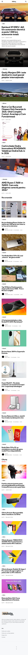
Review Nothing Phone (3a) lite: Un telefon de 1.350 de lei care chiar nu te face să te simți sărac (13, 224)
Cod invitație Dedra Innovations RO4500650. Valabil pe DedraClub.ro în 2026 (14, 150)
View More (4, 461)
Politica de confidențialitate (8, 633)
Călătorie (4, 103)
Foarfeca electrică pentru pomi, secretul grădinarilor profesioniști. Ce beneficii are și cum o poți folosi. (13, 485)
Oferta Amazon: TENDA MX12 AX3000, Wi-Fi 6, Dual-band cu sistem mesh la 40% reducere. (12, 541)
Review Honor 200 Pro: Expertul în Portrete (13, 352)
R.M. (4, 37)
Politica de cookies (6, 631)
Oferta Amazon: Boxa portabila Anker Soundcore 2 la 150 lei (12, 513)
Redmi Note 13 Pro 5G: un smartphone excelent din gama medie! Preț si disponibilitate (12, 449)
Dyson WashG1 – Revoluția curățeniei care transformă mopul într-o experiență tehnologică (13, 384)
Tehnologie (5, 69)
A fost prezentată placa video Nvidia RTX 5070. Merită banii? (12, 321)
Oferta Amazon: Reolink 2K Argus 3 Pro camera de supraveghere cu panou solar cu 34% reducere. (14, 570)
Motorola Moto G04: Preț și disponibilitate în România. (11, 599)
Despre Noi (4, 635)
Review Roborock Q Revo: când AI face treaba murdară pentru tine (13, 417)
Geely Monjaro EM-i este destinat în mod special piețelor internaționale (14, 75)
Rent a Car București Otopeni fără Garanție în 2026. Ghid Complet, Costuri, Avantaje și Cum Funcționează (14, 111)
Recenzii (4, 219)
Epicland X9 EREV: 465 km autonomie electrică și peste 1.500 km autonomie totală (13, 31)
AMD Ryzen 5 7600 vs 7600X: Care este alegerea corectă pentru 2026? (13, 186)
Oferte (4, 480)
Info (2, 628)
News (4, 23)
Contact (3, 637)
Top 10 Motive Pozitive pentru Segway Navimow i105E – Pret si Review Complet (13, 288)
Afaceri (4, 142)
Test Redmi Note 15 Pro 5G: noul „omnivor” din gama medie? (12, 256)
